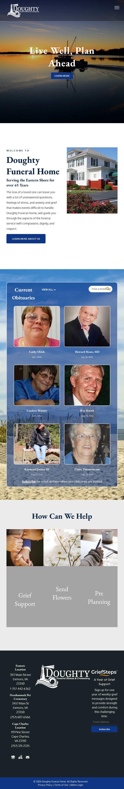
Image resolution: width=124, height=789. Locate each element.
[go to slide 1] (92, 209)
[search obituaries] (108, 289)
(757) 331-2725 (20, 746)
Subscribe (29, 481)
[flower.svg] (13, 759)
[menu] (117, 7)
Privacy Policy (45, 785)
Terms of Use (61, 785)
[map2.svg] (20, 759)
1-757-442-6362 (20, 688)
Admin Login (76, 785)
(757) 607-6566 (20, 717)
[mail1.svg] (27, 759)
